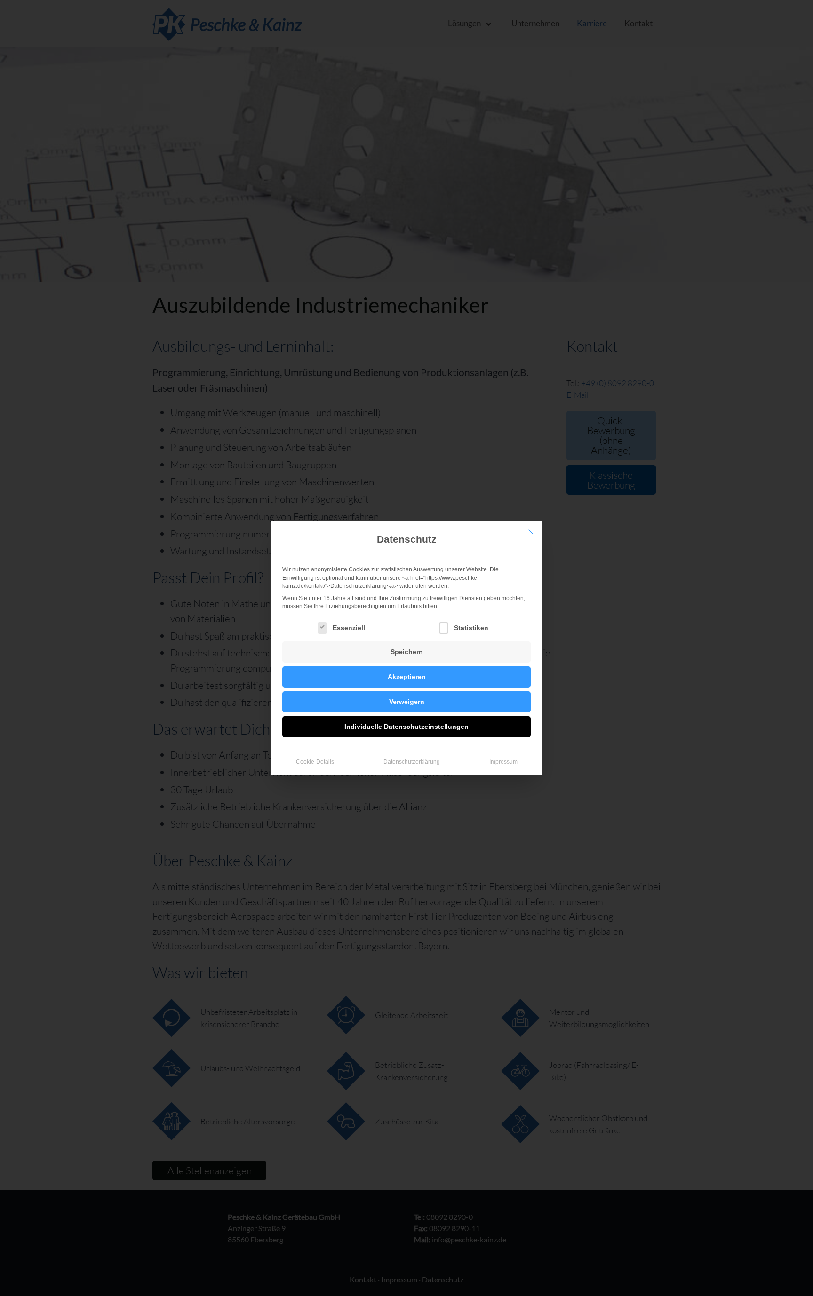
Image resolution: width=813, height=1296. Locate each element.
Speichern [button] (407, 652)
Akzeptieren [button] (407, 676)
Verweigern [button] (406, 701)
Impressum (503, 762)
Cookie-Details (315, 762)
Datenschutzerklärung (411, 762)
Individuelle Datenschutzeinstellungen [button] (406, 726)
